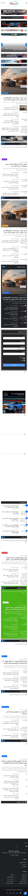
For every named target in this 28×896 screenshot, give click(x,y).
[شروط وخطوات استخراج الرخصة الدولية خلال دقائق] (26, 774)
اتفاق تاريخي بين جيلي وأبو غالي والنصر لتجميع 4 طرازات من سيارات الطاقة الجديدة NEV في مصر (9, 129)
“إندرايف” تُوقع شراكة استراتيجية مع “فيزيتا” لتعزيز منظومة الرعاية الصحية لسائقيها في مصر (14, 763)
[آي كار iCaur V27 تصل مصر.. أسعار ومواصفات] (24, 255)
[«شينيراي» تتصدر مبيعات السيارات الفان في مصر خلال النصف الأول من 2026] (25, 112)
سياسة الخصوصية (22, 862)
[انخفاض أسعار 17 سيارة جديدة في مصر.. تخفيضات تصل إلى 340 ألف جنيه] (23, 507)
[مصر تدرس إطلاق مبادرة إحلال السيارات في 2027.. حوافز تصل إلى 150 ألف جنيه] (23, 121)
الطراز (23, 351)
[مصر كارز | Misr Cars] (14, 3)
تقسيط (22, 360)
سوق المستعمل (23, 640)
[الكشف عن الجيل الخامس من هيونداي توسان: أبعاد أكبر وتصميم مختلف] (23, 582)
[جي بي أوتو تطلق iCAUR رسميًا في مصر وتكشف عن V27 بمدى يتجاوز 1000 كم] (23, 248)
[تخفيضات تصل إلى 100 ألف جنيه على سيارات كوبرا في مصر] (23, 187)
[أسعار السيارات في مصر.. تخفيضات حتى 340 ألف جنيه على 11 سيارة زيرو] (23, 193)
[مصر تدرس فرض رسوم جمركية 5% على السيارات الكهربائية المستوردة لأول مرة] (22, 634)
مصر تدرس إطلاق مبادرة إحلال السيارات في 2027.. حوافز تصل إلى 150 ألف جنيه (10, 122)
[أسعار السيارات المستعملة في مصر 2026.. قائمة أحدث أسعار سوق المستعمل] (23, 679)
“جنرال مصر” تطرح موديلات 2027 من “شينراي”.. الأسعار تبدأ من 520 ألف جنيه (10, 176)
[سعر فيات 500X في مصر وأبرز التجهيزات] (23, 324)
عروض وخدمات (23, 691)
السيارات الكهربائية (21, 588)
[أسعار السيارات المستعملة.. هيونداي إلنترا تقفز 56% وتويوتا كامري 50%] (23, 672)
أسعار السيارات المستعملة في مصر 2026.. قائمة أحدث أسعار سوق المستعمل (10, 680)
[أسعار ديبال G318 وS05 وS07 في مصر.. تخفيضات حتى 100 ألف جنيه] (23, 107)
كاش (23, 358)
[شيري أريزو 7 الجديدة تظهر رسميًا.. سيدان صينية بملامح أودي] (23, 576)
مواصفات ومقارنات (21, 266)
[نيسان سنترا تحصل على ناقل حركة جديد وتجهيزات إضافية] (23, 532)
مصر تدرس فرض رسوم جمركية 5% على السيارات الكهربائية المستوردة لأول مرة (10, 634)
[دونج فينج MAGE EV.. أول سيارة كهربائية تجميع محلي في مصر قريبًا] (22, 619)
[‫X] (15, 855)
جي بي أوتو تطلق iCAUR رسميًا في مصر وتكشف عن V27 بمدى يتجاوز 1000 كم (10, 250)
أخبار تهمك (23, 740)
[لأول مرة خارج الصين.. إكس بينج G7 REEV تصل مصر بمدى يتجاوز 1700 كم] (23, 241)
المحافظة (22, 346)
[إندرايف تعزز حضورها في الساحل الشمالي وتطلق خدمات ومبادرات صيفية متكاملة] (26, 779)
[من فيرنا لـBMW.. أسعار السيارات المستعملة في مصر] (23, 686)
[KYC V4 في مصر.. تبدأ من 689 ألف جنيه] (22, 318)
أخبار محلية (24, 65)
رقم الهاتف (22, 341)
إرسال (14, 365)
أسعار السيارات (23, 143)
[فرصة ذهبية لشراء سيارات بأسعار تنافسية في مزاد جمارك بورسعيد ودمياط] (26, 794)
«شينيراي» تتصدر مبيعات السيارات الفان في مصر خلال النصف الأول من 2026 (10, 115)
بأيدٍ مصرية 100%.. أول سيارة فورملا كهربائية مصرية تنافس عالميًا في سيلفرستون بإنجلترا (10, 790)
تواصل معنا (24, 866)
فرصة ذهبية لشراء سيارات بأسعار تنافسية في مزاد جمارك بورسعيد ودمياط (10, 797)
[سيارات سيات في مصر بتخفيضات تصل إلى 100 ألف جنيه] (23, 181)
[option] (14, 44)
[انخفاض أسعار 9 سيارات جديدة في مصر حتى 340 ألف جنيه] (23, 520)
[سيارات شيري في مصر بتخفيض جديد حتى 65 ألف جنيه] (23, 514)
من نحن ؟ (24, 864)
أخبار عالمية (23, 537)
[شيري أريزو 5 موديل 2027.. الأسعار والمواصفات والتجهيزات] (23, 307)
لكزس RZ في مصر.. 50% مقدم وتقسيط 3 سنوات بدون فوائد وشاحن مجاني (10, 627)
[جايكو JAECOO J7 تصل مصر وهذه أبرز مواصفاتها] (23, 261)
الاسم (23, 336)
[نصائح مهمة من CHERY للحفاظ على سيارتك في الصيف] (23, 736)
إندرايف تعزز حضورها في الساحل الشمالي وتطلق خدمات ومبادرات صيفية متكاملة (11, 783)
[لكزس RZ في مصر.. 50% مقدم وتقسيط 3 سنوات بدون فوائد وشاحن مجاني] (23, 625)
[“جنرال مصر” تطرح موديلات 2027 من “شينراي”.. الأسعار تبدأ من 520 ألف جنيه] (25, 173)
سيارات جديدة (23, 197)
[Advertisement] (14, 487)
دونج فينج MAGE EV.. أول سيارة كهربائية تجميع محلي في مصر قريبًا (10, 620)
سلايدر (12, 874)
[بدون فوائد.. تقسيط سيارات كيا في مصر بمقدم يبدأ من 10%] (23, 729)
